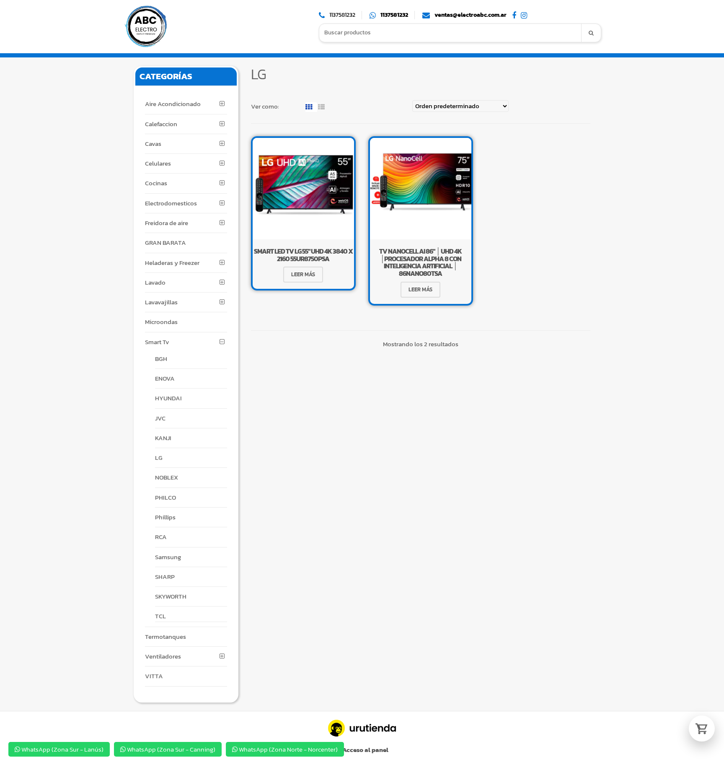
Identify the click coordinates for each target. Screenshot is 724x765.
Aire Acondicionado (173, 104)
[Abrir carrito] (702, 729)
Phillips (165, 517)
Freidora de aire (166, 223)
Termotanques (165, 636)
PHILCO (165, 497)
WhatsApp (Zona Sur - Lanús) (61, 749)
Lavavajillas (161, 302)
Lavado (155, 282)
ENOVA (165, 378)
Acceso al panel (364, 750)
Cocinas (156, 183)
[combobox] (450, 33)
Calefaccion (161, 124)
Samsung (168, 557)
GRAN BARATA (165, 242)
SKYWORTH (170, 596)
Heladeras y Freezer (172, 262)
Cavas (153, 143)
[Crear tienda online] (362, 728)
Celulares (158, 163)
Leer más (303, 274)
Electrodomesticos (171, 203)
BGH (161, 358)
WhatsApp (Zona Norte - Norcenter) (288, 749)
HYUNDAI (168, 398)
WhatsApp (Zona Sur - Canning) (170, 749)
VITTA (154, 676)
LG (159, 457)
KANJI (163, 438)
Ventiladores (163, 656)
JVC (160, 418)
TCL (160, 616)
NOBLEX (166, 477)
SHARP (165, 576)
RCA (161, 537)
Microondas (161, 322)
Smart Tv (157, 342)
